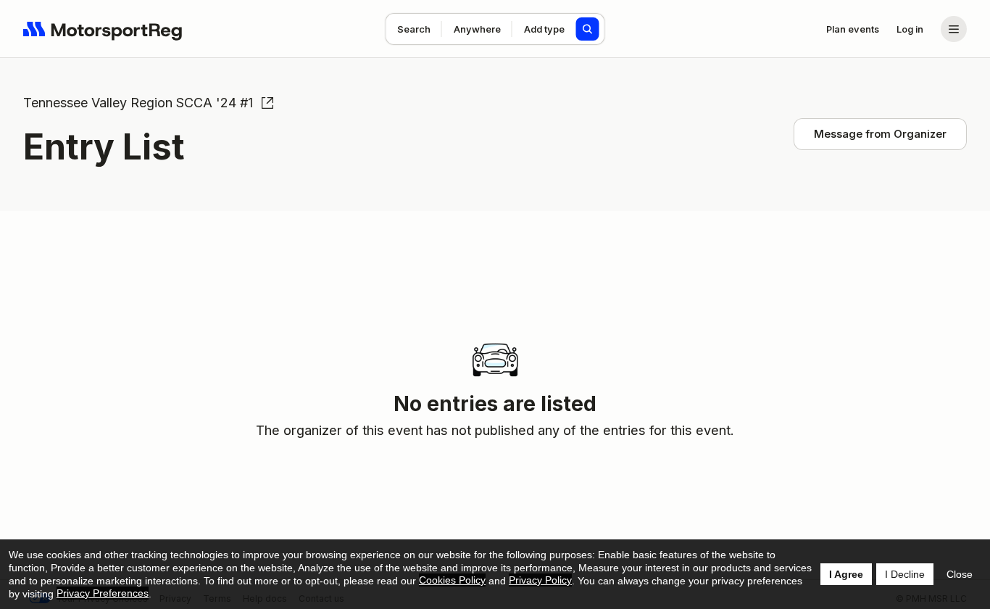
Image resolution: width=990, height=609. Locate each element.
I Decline (905, 574)
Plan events (852, 29)
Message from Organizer (880, 134)
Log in (910, 29)
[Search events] (587, 29)
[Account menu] (954, 29)
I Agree (846, 574)
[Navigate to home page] (103, 29)
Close (960, 574)
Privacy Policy (540, 580)
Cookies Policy (452, 580)
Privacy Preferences (103, 593)
